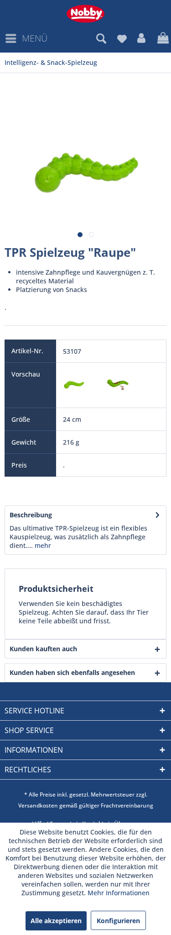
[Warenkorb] (162, 38)
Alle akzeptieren (56, 920)
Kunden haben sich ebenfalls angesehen (72, 672)
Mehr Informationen (119, 892)
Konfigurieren (118, 920)
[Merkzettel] (122, 38)
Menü (34, 38)
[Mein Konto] (142, 38)
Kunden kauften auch (43, 648)
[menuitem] (26, 38)
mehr (42, 545)
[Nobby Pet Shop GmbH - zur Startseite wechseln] (85, 14)
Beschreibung (31, 514)
